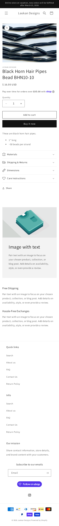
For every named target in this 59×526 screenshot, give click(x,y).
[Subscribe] (47, 473)
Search (9, 355)
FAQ (8, 369)
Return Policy (13, 383)
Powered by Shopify (39, 520)
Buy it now (30, 123)
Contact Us (11, 376)
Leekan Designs (24, 520)
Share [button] (9, 188)
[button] (6, 13)
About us (11, 362)
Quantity (6, 97)
